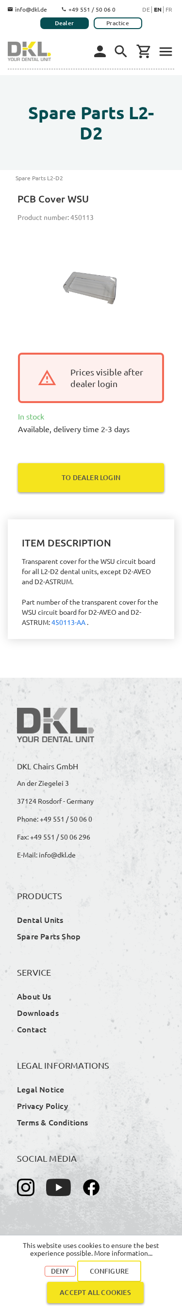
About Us (34, 996)
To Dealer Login (91, 477)
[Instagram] (25, 1187)
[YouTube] (58, 1187)
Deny (60, 1271)
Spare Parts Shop (49, 936)
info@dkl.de (31, 9)
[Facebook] (91, 1187)
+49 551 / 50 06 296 (60, 836)
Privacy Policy (42, 1105)
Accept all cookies (95, 1292)
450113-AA (68, 622)
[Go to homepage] (29, 51)
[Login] (100, 51)
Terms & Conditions (52, 1122)
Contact (32, 1029)
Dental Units (40, 919)
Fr (168, 9)
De (146, 9)
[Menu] (121, 51)
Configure (109, 1271)
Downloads (38, 1012)
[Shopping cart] (143, 51)
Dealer (64, 23)
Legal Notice (40, 1089)
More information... (123, 1253)
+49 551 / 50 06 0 (92, 9)
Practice (117, 23)
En (158, 9)
